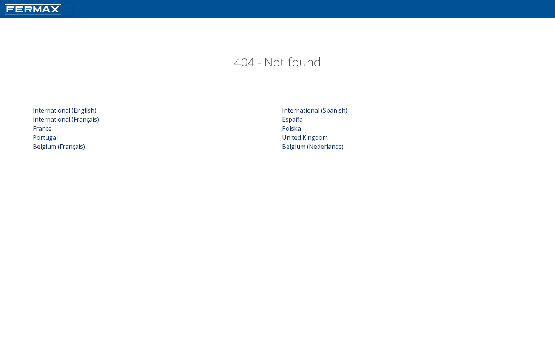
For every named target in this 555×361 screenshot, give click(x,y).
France (42, 128)
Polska (291, 128)
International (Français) (66, 119)
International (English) (64, 110)
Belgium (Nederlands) (313, 146)
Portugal (45, 137)
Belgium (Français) (59, 146)
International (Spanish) (314, 110)
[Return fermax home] (33, 8)
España (292, 119)
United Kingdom (305, 137)
